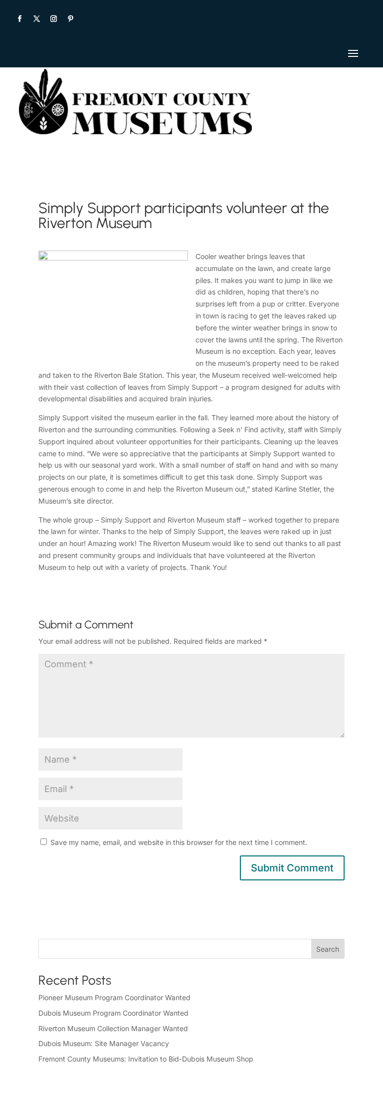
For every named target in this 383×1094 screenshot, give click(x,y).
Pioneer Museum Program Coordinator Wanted (114, 997)
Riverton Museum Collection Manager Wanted (113, 1028)
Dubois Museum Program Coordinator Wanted (113, 1013)
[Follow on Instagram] (53, 18)
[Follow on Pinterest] (70, 18)
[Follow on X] (36, 18)
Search (327, 949)
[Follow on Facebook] (19, 18)
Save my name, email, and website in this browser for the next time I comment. (178, 842)
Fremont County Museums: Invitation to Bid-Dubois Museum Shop (145, 1059)
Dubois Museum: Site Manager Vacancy (103, 1043)
